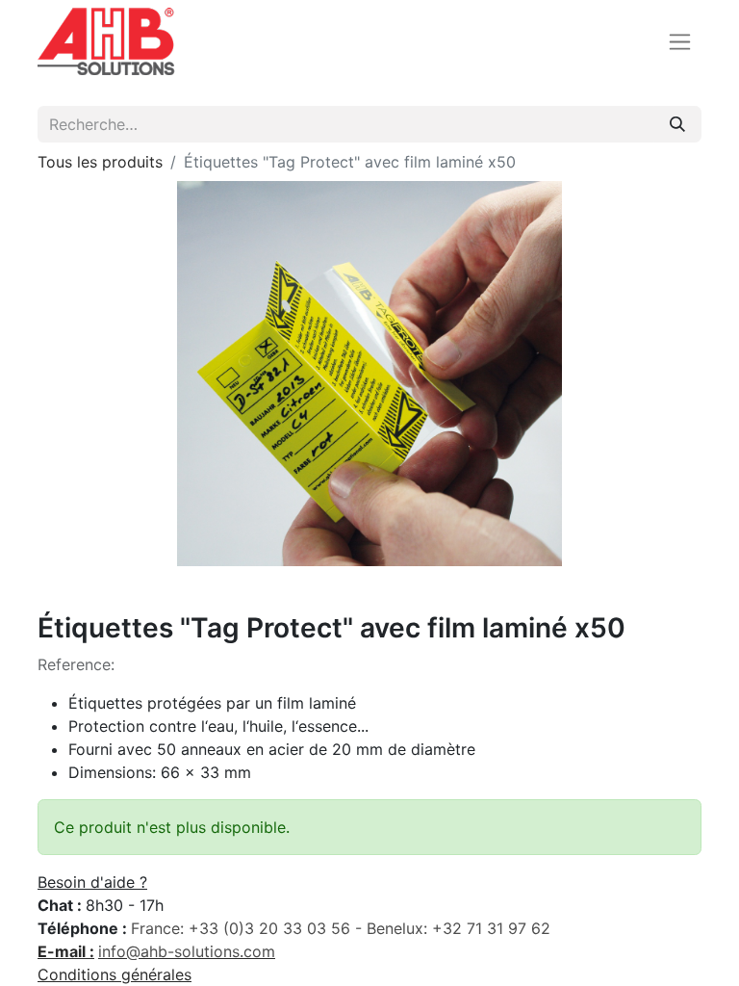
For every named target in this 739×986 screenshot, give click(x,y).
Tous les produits (100, 161)
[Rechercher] (677, 124)
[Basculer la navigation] (679, 42)
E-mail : (66, 951)
